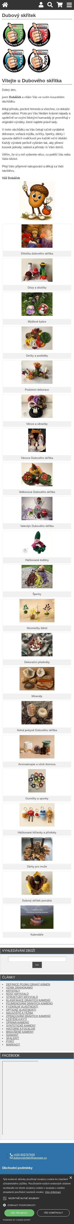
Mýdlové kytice (37, 321)
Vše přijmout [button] (19, 1213)
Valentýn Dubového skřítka (37, 526)
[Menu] (69, 5)
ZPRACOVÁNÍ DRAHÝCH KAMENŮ (28, 1016)
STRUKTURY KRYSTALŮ (22, 997)
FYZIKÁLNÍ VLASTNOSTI (22, 1006)
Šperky (37, 594)
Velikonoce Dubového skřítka (37, 492)
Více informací (53, 1192)
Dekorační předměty (37, 662)
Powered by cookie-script (17, 1220)
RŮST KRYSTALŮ (17, 993)
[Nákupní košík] (60, 5)
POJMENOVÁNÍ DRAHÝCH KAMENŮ (29, 1003)
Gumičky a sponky (36, 798)
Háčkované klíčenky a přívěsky (37, 832)
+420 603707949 (24, 1154)
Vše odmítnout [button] (53, 1213)
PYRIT (10, 1041)
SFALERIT (12, 1038)
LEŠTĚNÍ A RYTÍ (16, 1019)
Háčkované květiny (37, 560)
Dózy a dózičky (37, 287)
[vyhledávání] (50, 5)
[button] (37, 1204)
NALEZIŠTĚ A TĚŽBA (19, 1012)
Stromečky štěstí (37, 628)
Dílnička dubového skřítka (37, 253)
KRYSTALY (13, 990)
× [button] (70, 1177)
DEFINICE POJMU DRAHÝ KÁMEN (28, 984)
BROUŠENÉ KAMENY (20, 1031)
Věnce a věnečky (37, 423)
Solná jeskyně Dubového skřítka (37, 730)
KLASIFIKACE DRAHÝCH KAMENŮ (28, 1000)
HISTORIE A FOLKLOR (20, 1028)
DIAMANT (12, 1035)
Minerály (37, 696)
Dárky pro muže (37, 866)
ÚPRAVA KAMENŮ (17, 1022)
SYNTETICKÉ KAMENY (21, 1025)
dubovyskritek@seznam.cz (30, 1157)
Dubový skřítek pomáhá (37, 900)
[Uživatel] (41, 5)
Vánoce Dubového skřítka (37, 457)
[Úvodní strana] (5, 5)
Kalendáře (37, 934)
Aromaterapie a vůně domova (36, 764)
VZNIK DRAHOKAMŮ (19, 987)
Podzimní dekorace (37, 389)
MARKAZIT (13, 1044)
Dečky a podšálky (37, 355)
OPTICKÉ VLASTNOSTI (21, 1009)
